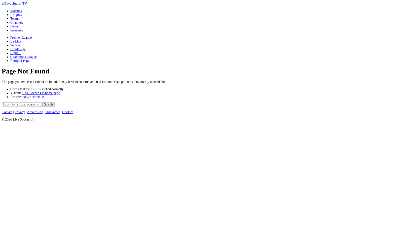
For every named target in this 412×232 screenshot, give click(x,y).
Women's (16, 30)
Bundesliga (18, 49)
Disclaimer (52, 112)
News (14, 26)
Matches (16, 11)
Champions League (23, 57)
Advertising (35, 112)
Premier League (21, 37)
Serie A (15, 45)
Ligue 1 (15, 53)
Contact (7, 112)
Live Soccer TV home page (41, 93)
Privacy (20, 112)
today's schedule (33, 97)
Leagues (16, 15)
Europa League (20, 61)
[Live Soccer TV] (14, 3)
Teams (14, 18)
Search (48, 104)
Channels (16, 22)
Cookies (67, 112)
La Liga (15, 41)
